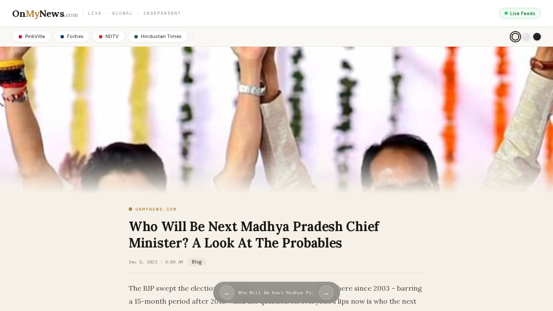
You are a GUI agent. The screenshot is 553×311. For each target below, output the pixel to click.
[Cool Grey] (526, 37)
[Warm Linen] (515, 37)
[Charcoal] (537, 37)
